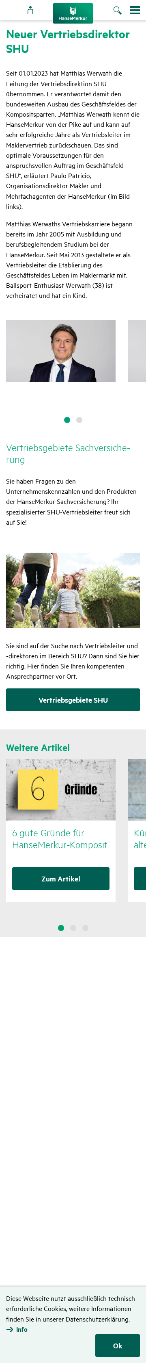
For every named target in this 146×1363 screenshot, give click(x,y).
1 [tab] (67, 420)
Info (22, 1329)
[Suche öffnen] (121, 11)
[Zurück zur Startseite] (73, 13)
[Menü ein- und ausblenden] (135, 10)
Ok (117, 1345)
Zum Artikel (60, 878)
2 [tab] (79, 420)
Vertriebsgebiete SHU (73, 700)
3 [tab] (85, 928)
